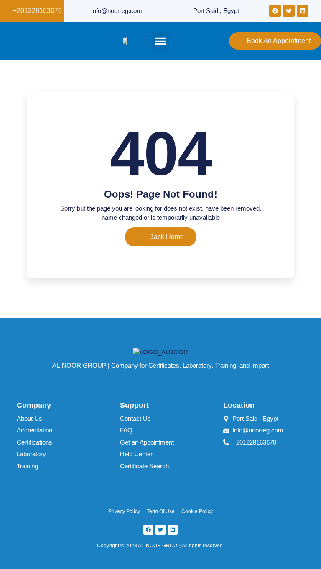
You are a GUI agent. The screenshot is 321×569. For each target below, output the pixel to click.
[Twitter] (289, 11)
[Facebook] (275, 11)
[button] (160, 41)
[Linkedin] (302, 11)
